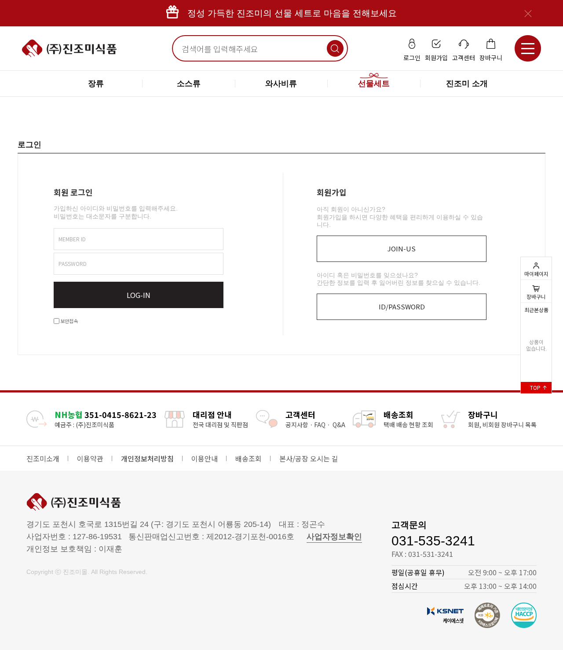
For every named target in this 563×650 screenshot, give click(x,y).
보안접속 (68, 320)
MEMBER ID (72, 239)
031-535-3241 (433, 541)
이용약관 (90, 458)
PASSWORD (72, 263)
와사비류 (281, 83)
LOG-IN (138, 295)
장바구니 (536, 291)
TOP (536, 387)
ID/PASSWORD (402, 306)
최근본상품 (536, 309)
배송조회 (248, 458)
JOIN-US (402, 248)
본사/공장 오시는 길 (308, 458)
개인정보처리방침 (147, 458)
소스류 (189, 83)
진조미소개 (42, 458)
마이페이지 (536, 273)
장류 (96, 83)
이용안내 (204, 458)
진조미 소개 (467, 83)
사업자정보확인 (334, 536)
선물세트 (374, 83)
